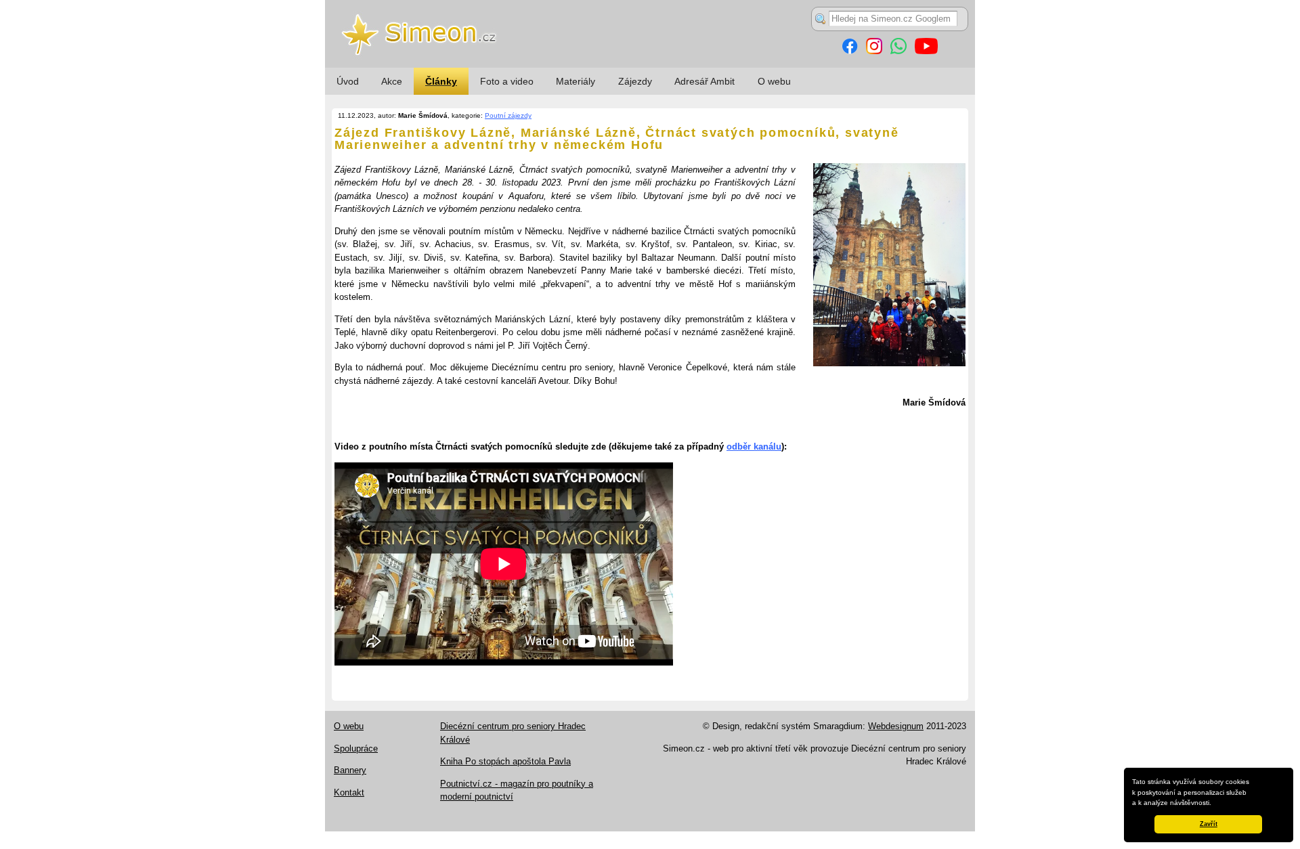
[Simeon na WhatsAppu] (898, 51)
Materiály (575, 81)
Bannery (350, 770)
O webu (774, 81)
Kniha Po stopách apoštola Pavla (505, 761)
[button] (1214, 803)
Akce (391, 81)
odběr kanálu (754, 446)
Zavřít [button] (1208, 824)
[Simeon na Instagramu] (874, 51)
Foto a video (507, 81)
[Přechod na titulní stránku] (650, 65)
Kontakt (349, 792)
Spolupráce (356, 748)
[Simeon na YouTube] (926, 51)
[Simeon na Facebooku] (850, 51)
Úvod (348, 81)
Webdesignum (896, 726)
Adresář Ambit (704, 81)
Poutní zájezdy (508, 115)
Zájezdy (635, 81)
